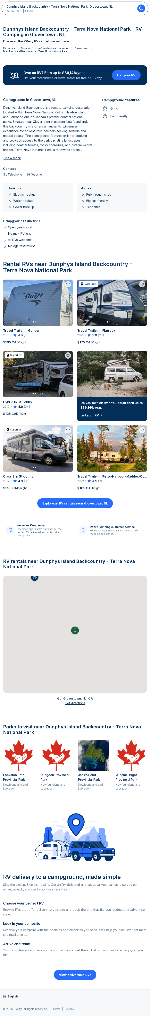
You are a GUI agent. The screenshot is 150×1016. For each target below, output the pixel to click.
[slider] (17, 335)
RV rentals (9, 48)
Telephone (15, 174)
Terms (57, 1009)
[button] (34, 577)
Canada (25, 48)
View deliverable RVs (75, 975)
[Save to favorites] (68, 284)
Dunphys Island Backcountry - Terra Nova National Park (35, 51)
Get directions (75, 703)
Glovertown (81, 48)
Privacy (69, 1009)
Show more (12, 158)
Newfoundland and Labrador (52, 48)
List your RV (126, 75)
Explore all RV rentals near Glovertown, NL (75, 503)
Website (36, 174)
